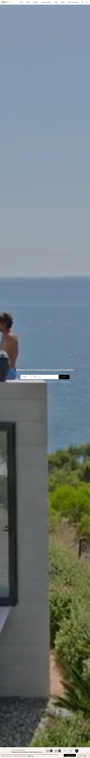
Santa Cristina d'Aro (53, 381)
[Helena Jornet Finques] (6, 2)
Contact (63, 2)
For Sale (21, 2)
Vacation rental (74, 2)
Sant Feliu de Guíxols (65, 381)
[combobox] (46, 377)
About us (35, 2)
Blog (56, 2)
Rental (28, 2)
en (86, 2)
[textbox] (47, 377)
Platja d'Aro (36, 381)
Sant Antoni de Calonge (26, 381)
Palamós (44, 381)
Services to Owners (45, 2)
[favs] (82, 2)
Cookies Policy (30, 756)
